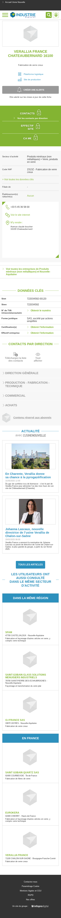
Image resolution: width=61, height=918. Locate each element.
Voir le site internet (20, 215)
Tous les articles (30, 564)
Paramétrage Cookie (30, 886)
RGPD (30, 895)
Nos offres (30, 900)
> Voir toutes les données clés (18, 179)
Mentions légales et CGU (30, 891)
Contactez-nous (30, 882)
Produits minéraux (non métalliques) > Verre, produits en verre (42, 159)
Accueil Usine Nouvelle (15, 2)
